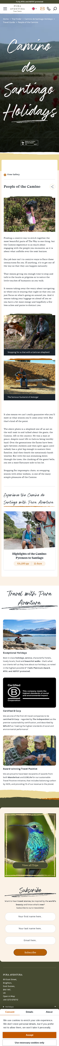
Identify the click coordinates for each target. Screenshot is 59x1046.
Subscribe (30, 952)
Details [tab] (29, 1012)
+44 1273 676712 (49, 9)
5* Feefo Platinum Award (37, 668)
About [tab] (49, 1012)
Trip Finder (17, 19)
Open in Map (9, 996)
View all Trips (30, 865)
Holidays (9, 1007)
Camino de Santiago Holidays (39, 19)
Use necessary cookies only (29, 1042)
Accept (29, 1035)
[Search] (55, 9)
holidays (42, 664)
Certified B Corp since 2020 (29, 2)
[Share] (52, 186)
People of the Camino (28, 22)
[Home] (17, 8)
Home (6, 19)
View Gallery (13, 174)
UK (34, 8)
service (28, 658)
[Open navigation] (5, 8)
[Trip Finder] (29, 635)
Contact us (42, 8)
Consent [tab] (9, 1012)
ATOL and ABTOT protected (16, 671)
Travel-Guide (9, 22)
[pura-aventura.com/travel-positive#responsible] (29, 693)
